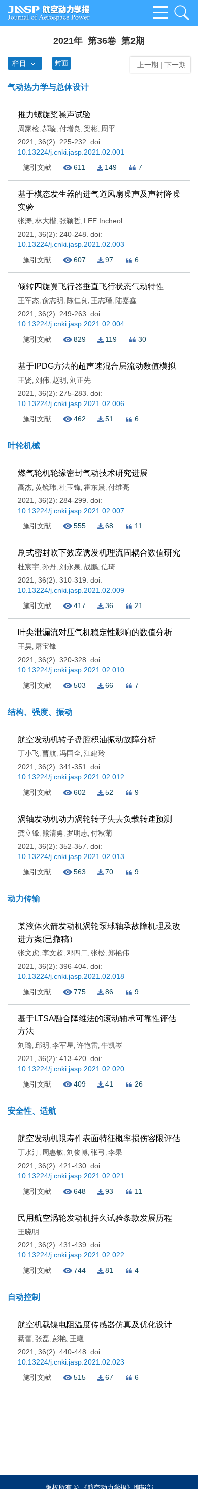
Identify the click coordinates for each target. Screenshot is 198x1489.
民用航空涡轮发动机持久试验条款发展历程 (95, 1218)
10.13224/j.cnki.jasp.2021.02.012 (71, 777)
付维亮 (118, 487)
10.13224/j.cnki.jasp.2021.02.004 (71, 324)
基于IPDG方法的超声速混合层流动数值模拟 (97, 366)
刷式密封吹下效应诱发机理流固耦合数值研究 (99, 552)
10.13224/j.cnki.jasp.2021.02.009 (71, 590)
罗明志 (77, 833)
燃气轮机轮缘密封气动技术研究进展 (83, 473)
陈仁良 (77, 300)
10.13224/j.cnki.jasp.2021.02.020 (71, 1069)
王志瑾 (101, 300)
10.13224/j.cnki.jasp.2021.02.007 (71, 511)
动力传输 (24, 898)
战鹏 (91, 567)
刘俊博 (77, 1152)
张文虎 (28, 953)
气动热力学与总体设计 (48, 87)
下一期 (176, 65)
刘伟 (42, 380)
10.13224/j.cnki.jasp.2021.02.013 (71, 856)
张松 (98, 953)
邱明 (42, 1045)
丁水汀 (28, 1152)
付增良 (70, 128)
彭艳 (59, 1338)
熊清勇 (52, 833)
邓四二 (77, 953)
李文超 (52, 953)
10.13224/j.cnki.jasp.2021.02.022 (71, 1255)
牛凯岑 (111, 1045)
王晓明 (28, 1232)
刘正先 (80, 380)
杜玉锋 (70, 487)
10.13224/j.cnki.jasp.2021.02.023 (71, 1362)
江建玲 (94, 753)
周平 (108, 128)
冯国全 (70, 753)
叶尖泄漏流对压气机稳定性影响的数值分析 (95, 632)
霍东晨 (94, 487)
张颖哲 (70, 221)
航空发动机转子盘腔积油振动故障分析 (87, 739)
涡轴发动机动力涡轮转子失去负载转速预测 (95, 819)
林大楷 (45, 221)
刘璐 (25, 1045)
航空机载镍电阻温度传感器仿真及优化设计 (95, 1324)
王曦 (77, 1338)
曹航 (49, 753)
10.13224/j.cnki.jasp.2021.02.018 (71, 976)
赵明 (59, 380)
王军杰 (28, 300)
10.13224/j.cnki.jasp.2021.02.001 (71, 152)
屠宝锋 (45, 646)
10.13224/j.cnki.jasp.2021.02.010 (71, 670)
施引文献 (37, 167)
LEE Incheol (103, 221)
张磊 (42, 1338)
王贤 (25, 380)
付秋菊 (101, 833)
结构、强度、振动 (40, 712)
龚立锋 (28, 833)
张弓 (98, 1152)
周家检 (28, 128)
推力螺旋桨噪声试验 (54, 114)
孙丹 (49, 567)
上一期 (145, 65)
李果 (115, 1152)
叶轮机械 (24, 445)
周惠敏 (52, 1152)
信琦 (108, 567)
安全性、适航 (32, 1110)
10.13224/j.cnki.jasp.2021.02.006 (71, 403)
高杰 (25, 487)
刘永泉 (70, 567)
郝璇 (49, 128)
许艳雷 (87, 1045)
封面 (61, 63)
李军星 (63, 1045)
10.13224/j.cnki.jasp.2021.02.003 (71, 244)
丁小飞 (28, 753)
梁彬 (91, 128)
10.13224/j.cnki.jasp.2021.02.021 (71, 1176)
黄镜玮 (45, 487)
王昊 (25, 646)
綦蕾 (25, 1338)
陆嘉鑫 (126, 300)
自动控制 (24, 1297)
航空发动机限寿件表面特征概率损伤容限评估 (99, 1138)
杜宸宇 (28, 567)
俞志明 (52, 300)
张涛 (25, 221)
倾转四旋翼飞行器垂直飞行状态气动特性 (91, 286)
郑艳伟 (118, 953)
